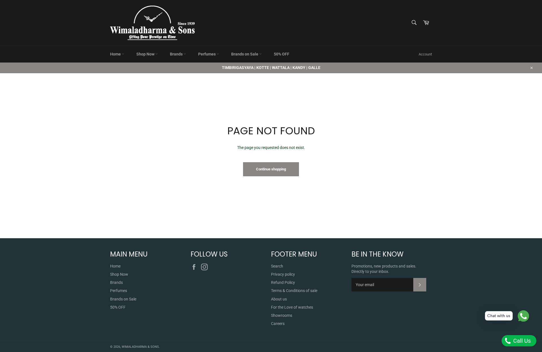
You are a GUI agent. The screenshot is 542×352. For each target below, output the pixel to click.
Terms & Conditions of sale (294, 290)
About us (279, 299)
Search (277, 266)
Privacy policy (283, 274)
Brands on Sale (245, 54)
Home (116, 54)
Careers (278, 323)
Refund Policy (283, 282)
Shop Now (145, 54)
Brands (176, 54)
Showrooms (281, 315)
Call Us (521, 340)
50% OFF (281, 54)
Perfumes (207, 54)
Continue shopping (271, 169)
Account (425, 54)
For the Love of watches (292, 307)
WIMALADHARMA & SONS (140, 347)
